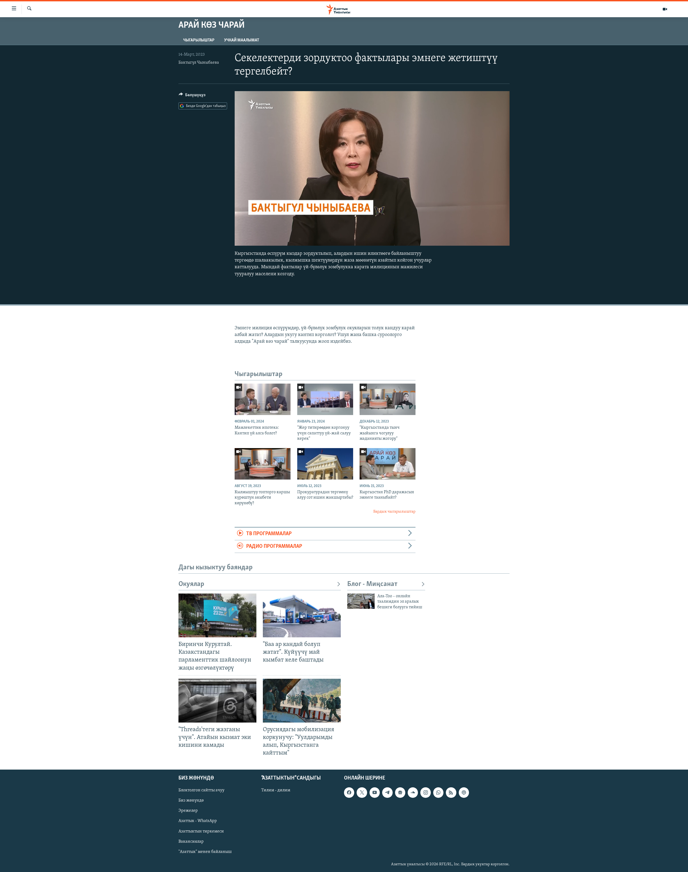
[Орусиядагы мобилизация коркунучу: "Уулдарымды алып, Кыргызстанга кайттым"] (302, 701)
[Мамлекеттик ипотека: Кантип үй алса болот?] (263, 399)
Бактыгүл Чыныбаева (198, 62)
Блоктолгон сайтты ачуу (201, 790)
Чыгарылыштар (198, 40)
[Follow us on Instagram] (425, 793)
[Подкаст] (464, 793)
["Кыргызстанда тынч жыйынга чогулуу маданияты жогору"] (387, 399)
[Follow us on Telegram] (387, 793)
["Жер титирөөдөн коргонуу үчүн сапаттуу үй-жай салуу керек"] (325, 399)
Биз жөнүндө (191, 801)
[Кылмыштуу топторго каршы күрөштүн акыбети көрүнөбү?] (263, 464)
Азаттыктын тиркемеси (201, 831)
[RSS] (451, 793)
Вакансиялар (191, 841)
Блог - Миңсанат (372, 584)
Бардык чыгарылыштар (394, 512)
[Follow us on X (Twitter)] (362, 793)
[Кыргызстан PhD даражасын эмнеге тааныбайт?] (387, 464)
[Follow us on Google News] (400, 793)
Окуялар (191, 584)
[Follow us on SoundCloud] (413, 793)
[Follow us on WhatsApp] (438, 793)
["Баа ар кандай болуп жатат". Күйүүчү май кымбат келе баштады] (302, 615)
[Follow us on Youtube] (375, 793)
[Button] (192, 96)
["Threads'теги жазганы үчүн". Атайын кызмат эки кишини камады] (217, 701)
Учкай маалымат (241, 40)
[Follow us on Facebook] (349, 793)
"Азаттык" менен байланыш (205, 852)
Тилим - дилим (275, 790)
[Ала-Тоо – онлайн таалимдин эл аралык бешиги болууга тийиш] (361, 601)
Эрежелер (188, 811)
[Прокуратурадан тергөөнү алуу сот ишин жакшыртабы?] (325, 464)
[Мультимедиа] (665, 9)
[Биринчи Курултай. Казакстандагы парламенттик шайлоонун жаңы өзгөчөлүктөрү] (217, 615)
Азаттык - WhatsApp (197, 821)
